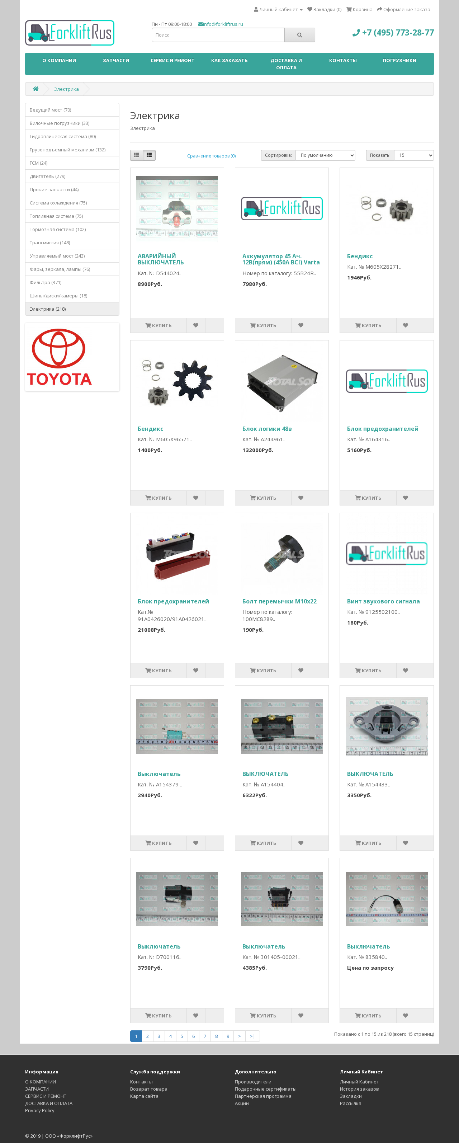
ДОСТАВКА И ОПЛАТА (286, 64)
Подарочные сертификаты (266, 1089)
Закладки (351, 1096)
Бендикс (360, 256)
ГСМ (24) (38, 163)
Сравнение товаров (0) (211, 156)
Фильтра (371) (45, 282)
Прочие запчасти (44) (54, 189)
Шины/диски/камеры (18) (58, 295)
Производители (253, 1081)
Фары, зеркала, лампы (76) (60, 269)
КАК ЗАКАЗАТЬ (229, 60)
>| (252, 1036)
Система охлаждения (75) (58, 202)
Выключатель (159, 774)
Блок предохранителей (382, 429)
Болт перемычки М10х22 (279, 601)
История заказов (359, 1089)
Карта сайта (144, 1096)
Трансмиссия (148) (50, 242)
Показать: (380, 155)
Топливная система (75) (56, 216)
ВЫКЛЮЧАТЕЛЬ (265, 774)
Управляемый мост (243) (57, 256)
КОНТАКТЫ (343, 60)
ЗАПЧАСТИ (116, 60)
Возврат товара (148, 1089)
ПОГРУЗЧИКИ (399, 60)
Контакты (141, 1081)
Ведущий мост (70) (50, 110)
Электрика (66, 89)
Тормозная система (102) (58, 229)
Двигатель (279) (47, 176)
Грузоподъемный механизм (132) (67, 149)
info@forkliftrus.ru (223, 24)
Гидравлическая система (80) (63, 136)
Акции (242, 1103)
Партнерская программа (263, 1096)
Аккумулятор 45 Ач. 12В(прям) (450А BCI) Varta (281, 259)
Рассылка (350, 1103)
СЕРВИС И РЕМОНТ (173, 60)
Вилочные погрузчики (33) (59, 123)
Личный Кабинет (359, 1081)
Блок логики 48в (267, 429)
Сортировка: (278, 155)
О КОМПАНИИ (59, 60)
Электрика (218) (48, 309)
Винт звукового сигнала (383, 601)
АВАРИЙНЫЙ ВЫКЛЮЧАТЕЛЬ (161, 259)
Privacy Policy (40, 1110)
